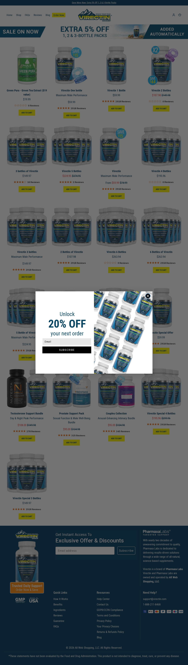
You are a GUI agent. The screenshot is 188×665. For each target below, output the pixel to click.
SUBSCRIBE (67, 350)
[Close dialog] (147, 296)
